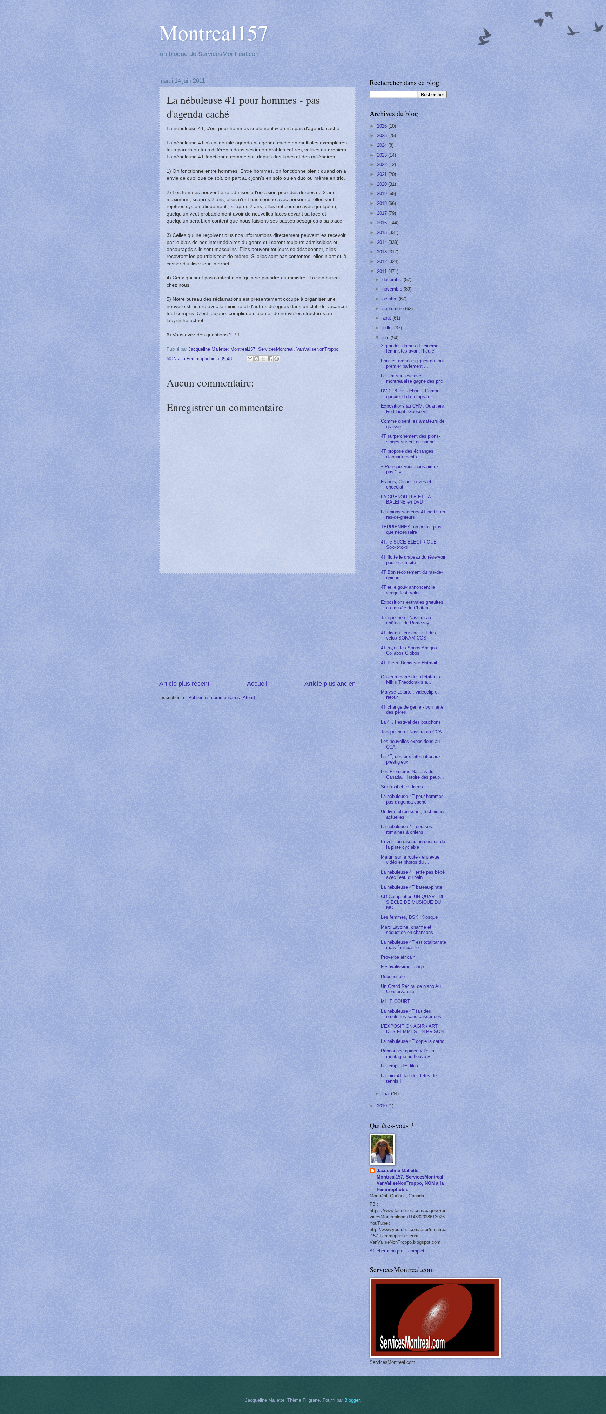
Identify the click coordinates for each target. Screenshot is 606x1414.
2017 (382, 213)
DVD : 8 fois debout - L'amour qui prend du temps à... (411, 393)
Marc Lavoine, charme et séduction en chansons (407, 929)
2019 (382, 193)
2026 (382, 126)
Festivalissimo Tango (402, 966)
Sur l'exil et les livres (402, 787)
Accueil (257, 683)
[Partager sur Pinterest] (276, 358)
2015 (382, 232)
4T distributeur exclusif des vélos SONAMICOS (408, 635)
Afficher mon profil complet (397, 1251)
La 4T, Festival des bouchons (411, 722)
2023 (382, 155)
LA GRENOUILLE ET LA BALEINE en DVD (406, 499)
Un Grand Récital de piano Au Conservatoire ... (411, 989)
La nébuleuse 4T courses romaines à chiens (406, 829)
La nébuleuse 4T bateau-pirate (411, 887)
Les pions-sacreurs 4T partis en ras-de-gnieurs (413, 514)
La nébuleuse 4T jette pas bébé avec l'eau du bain (413, 874)
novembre (393, 289)
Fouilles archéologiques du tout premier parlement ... (412, 363)
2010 (382, 1105)
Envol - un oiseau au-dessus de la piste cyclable (413, 844)
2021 (382, 174)
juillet (388, 327)
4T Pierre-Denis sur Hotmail (409, 662)
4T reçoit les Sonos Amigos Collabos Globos (409, 650)
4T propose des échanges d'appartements (407, 454)
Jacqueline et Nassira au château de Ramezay (406, 620)
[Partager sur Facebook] (270, 358)
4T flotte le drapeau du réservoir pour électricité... (413, 559)
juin (386, 337)
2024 (382, 145)
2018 (382, 203)
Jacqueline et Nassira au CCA (411, 732)
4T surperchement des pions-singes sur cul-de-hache (410, 438)
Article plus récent (184, 683)
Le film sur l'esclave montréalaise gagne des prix (412, 378)
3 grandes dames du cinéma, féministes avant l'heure (410, 348)
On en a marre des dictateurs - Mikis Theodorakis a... (412, 679)
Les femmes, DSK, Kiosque (409, 917)
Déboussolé (393, 976)
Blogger (351, 1400)
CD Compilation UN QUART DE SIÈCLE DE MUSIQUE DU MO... (413, 902)
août (387, 318)
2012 (382, 261)
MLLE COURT (395, 1001)
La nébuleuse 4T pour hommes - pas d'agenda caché (413, 799)
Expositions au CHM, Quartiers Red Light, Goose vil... (412, 408)
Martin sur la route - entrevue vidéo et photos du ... (410, 859)
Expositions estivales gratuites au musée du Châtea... (412, 605)
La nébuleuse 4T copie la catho (412, 1041)
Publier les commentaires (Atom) (221, 697)
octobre (390, 298)
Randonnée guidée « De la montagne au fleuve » (407, 1053)
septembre (393, 308)
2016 (382, 222)
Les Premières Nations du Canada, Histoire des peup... (412, 774)
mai (386, 1093)
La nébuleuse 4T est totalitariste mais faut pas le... (413, 945)
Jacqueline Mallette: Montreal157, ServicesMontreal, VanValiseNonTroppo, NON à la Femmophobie (411, 1180)
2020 (382, 184)
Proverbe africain (398, 957)
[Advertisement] (257, 626)
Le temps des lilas (399, 1065)
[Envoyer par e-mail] (250, 358)
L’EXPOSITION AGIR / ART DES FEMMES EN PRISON (412, 1029)
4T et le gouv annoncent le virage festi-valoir (408, 590)
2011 (382, 271)
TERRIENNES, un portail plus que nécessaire (411, 529)
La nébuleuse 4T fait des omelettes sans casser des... (413, 1014)
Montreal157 (213, 32)
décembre (393, 279)
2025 (382, 135)
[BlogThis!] (256, 358)
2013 (382, 251)
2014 (382, 242)
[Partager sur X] (263, 358)
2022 (382, 164)
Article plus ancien (330, 683)
